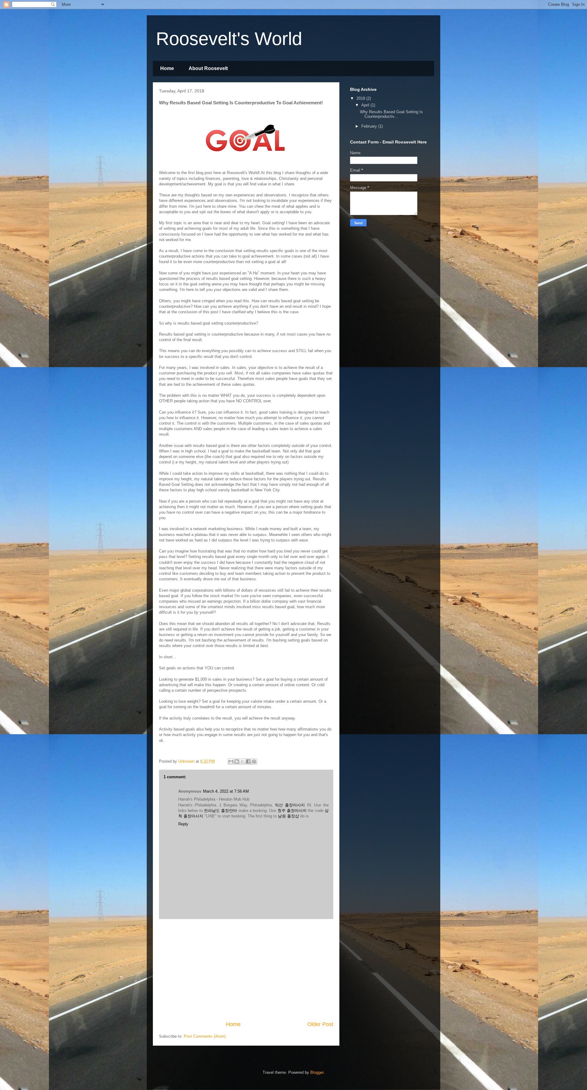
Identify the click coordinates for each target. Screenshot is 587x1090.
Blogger (316, 1072)
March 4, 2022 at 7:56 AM (226, 791)
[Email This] (231, 761)
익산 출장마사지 (290, 805)
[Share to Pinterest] (254, 761)
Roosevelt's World (229, 38)
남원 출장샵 (288, 816)
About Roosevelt (208, 68)
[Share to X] (242, 761)
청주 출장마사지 (292, 810)
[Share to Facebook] (248, 761)
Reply (183, 824)
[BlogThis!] (237, 761)
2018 (361, 98)
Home (167, 68)
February (369, 126)
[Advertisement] (246, 970)
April (366, 105)
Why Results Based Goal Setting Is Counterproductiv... (391, 114)
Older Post (320, 1024)
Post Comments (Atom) (205, 1036)
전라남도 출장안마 (220, 810)
